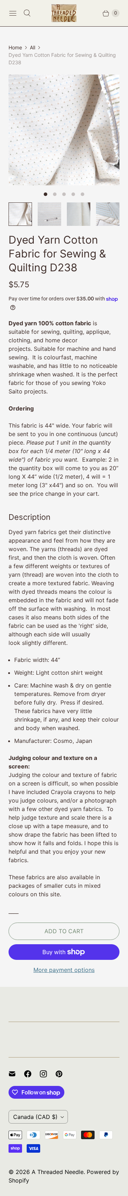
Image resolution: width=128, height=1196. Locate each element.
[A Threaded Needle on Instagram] (47, 1074)
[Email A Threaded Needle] (16, 1074)
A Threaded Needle (58, 1171)
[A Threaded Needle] (64, 13)
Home (15, 47)
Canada (35, 1116)
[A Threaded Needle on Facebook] (32, 1074)
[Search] (27, 13)
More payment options (64, 969)
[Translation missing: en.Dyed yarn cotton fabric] (20, 214)
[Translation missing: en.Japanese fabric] (78, 214)
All (32, 47)
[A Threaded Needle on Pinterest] (63, 1074)
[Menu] (13, 13)
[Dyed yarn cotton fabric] (64, 130)
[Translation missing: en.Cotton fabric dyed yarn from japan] (49, 214)
